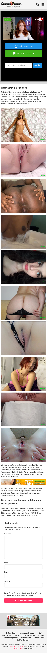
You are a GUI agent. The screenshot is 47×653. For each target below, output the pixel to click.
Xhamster (20, 646)
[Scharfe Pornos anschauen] (11, 4)
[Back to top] (43, 648)
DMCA (17, 635)
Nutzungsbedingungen (27, 633)
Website (7, 581)
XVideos (21, 648)
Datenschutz (11, 633)
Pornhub (12, 646)
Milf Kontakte (26, 638)
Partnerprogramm (11, 638)
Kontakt (41, 635)
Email (6, 572)
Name (7, 563)
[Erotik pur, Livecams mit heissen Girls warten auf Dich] (23, 484)
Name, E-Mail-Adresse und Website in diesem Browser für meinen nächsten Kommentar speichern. (23, 594)
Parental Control (29, 635)
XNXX (15, 648)
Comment (7, 534)
